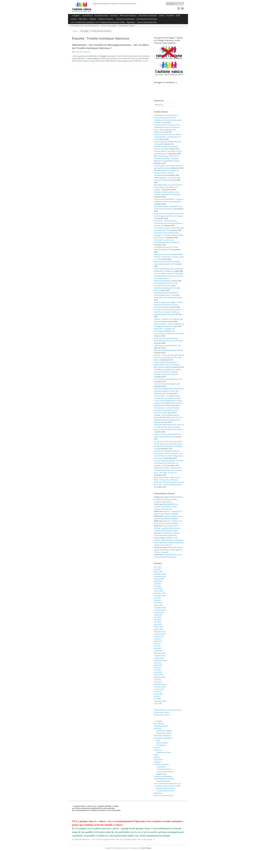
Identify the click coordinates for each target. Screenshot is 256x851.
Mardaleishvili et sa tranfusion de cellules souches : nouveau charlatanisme (166, 172)
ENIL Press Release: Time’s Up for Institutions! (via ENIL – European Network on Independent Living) (166, 158)
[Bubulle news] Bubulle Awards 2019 (167, 350)
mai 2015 (157, 680)
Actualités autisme (101, 15)
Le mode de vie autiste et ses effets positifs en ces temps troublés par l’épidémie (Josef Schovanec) (167, 311)
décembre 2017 (160, 632)
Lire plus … (146, 61)
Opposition (131, 22)
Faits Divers (83, 19)
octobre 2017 (159, 636)
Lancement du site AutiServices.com (167, 379)
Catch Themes (146, 848)
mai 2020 (157, 586)
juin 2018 (157, 617)
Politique (92, 19)
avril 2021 (157, 569)
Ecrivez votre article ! (109, 26)
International (87, 15)
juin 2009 (157, 699)
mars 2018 (158, 624)
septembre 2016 (160, 660)
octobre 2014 (159, 689)
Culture (161, 15)
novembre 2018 (160, 610)
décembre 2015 (160, 677)
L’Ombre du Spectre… (106, 19)
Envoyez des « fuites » (127, 26)
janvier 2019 (158, 605)
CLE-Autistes (161, 745)
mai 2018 (157, 620)
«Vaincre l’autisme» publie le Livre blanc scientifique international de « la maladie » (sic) (169, 463)
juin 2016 (157, 668)
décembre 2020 (160, 574)
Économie (170, 15)
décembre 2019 (160, 593)
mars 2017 (158, 648)
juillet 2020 (158, 581)
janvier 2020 (158, 591)
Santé (178, 15)
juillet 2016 (158, 665)
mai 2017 (157, 646)
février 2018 (158, 627)
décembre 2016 (160, 653)
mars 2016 (158, 672)
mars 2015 (158, 682)
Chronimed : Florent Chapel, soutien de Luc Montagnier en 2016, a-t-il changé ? (168, 549)
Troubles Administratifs (165, 791)
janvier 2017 (158, 651)
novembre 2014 (160, 687)
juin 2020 (157, 584)
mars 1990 (158, 704)
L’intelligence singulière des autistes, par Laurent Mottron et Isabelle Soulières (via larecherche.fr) (167, 371)
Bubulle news (161, 774)
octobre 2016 (159, 658)
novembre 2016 (160, 656)
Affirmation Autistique (128, 15)
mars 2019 (158, 603)
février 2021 (158, 572)
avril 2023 (157, 567)
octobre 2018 (159, 612)
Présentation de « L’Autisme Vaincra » (85, 26)
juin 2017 (157, 644)
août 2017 (158, 639)
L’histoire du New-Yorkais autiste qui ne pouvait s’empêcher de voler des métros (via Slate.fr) (169, 391)
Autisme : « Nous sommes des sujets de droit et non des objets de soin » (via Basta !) (169, 357)
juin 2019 (157, 598)
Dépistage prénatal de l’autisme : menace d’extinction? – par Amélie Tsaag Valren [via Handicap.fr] (167, 295)
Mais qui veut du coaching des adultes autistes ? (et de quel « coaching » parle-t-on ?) (169, 256)
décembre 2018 (160, 608)
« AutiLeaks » (161, 767)
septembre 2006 (160, 701)
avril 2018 (157, 622)
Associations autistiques (147, 15)
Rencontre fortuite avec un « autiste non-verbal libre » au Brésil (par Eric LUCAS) (167, 136)
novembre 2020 (160, 576)
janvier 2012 (158, 694)
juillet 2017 (158, 641)
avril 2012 (157, 692)
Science (74, 19)
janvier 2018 (158, 629)
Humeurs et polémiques (125, 19)
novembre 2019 (160, 596)
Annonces (114, 15)
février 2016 (158, 675)
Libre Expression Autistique (147, 19)
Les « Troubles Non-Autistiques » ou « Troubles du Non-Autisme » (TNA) (98, 22)
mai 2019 (157, 600)
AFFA (158, 740)
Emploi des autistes (163, 752)
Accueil (75, 31)
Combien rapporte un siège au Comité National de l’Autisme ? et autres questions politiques (168, 304)
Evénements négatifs (164, 731)
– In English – (76, 15)
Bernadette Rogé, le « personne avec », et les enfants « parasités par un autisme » (168, 187)
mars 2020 (158, 588)
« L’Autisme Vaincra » (164, 769)
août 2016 (158, 663)
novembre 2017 (160, 634)
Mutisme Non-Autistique (165, 788)
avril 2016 (157, 670)
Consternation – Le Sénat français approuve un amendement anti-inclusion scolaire (166, 410)
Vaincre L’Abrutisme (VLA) (146, 22)
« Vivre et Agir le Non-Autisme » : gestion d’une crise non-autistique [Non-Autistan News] (167, 364)
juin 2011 (157, 696)
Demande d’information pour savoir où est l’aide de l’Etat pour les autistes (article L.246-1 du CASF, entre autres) (169, 427)
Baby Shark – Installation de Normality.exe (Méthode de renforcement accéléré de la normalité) (169, 331)
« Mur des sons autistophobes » (166, 345)
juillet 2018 (158, 615)
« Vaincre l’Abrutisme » (165, 771)
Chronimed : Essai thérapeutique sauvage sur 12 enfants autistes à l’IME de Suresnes (168, 235)
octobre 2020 (159, 579)
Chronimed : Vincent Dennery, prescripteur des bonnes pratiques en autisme (168, 223)
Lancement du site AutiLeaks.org (166, 384)
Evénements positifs (164, 733)
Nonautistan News (163, 781)
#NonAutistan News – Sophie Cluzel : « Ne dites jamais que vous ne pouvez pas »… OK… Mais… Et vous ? (168, 470)
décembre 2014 (160, 684)
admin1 (88, 52)
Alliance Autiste (162, 743)
